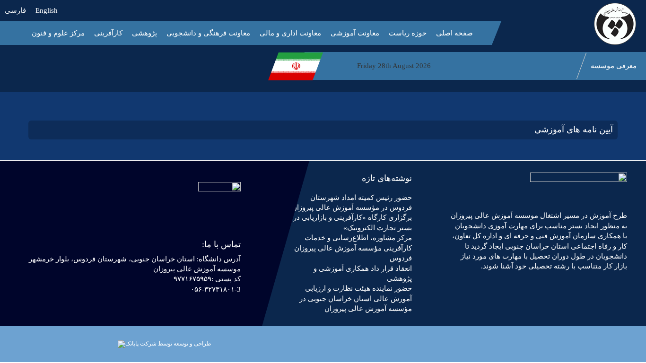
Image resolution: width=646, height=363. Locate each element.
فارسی (15, 10)
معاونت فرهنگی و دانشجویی (208, 33)
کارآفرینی (108, 33)
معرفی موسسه (614, 65)
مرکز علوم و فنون (58, 33)
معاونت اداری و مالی (290, 33)
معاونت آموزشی (355, 33)
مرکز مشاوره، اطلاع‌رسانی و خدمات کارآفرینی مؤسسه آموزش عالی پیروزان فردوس (353, 248)
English (46, 10)
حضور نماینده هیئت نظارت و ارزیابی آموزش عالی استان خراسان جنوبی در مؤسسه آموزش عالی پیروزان (355, 298)
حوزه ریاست (408, 33)
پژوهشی (144, 33)
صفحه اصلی (454, 33)
